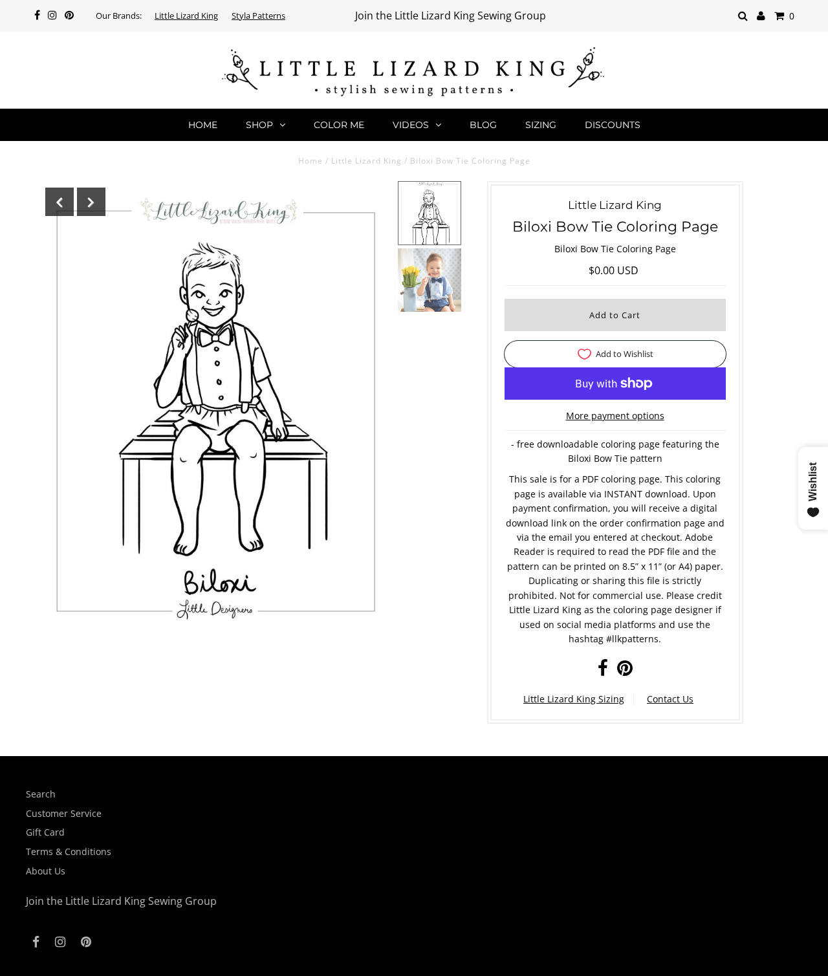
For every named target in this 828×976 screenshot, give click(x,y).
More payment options (615, 415)
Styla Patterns (258, 15)
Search (41, 794)
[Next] (91, 202)
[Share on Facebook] (603, 671)
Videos (411, 125)
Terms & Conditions (68, 851)
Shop (259, 125)
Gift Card (45, 832)
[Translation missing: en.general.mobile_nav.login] (761, 16)
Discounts (612, 125)
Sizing (540, 125)
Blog (483, 125)
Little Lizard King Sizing (573, 699)
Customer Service (64, 813)
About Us (45, 871)
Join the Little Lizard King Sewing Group (450, 15)
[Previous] (59, 202)
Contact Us (670, 699)
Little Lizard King (186, 15)
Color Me (339, 125)
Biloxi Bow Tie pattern (615, 458)
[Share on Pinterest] (625, 671)
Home (202, 125)
